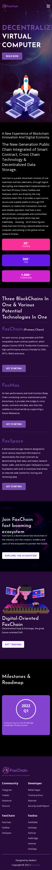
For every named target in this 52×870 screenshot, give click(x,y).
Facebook (7, 800)
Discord (6, 805)
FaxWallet (33, 822)
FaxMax (6, 827)
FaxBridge (33, 838)
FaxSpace (6, 832)
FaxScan (32, 832)
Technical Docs (35, 795)
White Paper (34, 790)
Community (10, 783)
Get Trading (13, 644)
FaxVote (32, 843)
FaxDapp (32, 848)
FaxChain (6, 822)
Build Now (12, 56)
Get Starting (14, 368)
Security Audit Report (38, 805)
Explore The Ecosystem (21, 555)
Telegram (7, 790)
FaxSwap (32, 827)
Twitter (5, 795)
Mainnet (32, 800)
